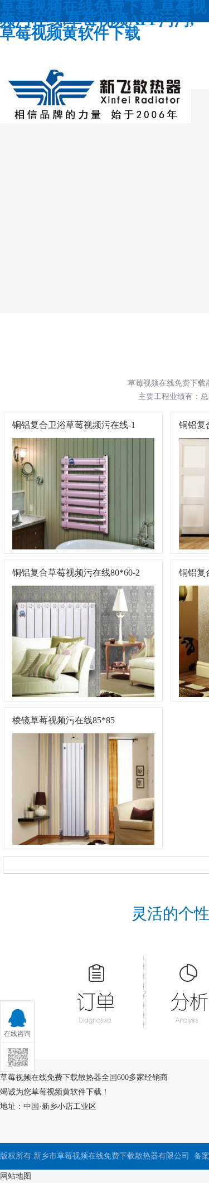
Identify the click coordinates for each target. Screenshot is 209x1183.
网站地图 (15, 1176)
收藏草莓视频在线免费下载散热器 (75, 51)
